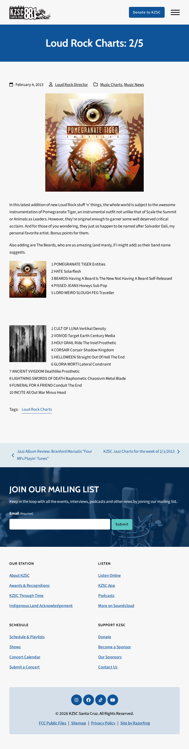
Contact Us (107, 667)
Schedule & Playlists (27, 637)
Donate (104, 637)
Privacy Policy (103, 723)
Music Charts (111, 85)
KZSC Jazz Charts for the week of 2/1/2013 (138, 452)
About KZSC (19, 576)
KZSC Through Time (26, 596)
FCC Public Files (52, 723)
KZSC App (106, 586)
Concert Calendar (24, 657)
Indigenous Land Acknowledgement (41, 606)
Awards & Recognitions (29, 586)
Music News (134, 85)
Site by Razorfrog (135, 723)
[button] (175, 12)
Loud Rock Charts (37, 409)
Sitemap (78, 723)
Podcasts (106, 596)
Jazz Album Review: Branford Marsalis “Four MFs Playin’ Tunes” (52, 455)
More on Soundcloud (116, 606)
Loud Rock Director (71, 85)
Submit (121, 524)
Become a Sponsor (114, 647)
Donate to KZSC (147, 12)
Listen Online (109, 576)
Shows (15, 647)
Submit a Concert (24, 667)
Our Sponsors (110, 657)
